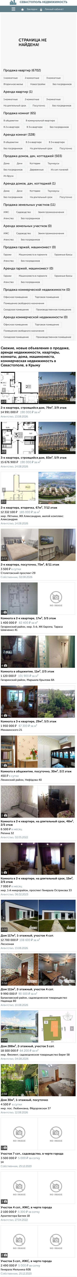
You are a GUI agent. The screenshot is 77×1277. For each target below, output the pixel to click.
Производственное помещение (53, 310)
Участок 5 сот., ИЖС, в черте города (26, 1261)
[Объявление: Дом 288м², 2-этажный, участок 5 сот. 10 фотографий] (19, 1042)
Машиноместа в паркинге (33, 255)
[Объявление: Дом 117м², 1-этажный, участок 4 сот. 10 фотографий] (19, 931)
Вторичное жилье (13, 84)
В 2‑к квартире (11, 127)
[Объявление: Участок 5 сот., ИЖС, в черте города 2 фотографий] (38, 1257)
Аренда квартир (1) (17, 92)
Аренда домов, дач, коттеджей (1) (29, 183)
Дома (6, 163)
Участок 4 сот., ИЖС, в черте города (26, 1207)
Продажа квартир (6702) (22, 70)
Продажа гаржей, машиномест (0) (29, 247)
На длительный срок (15, 106)
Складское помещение (16, 310)
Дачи (19, 163)
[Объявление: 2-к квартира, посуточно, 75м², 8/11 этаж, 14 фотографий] (19, 560)
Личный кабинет (54, 9)
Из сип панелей (59, 170)
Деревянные (37, 170)
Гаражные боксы (63, 255)
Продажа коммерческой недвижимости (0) (36, 289)
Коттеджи (35, 163)
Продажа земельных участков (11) (29, 204)
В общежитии (11, 121)
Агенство (9, 218)
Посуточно (39, 106)
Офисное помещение (16, 297)
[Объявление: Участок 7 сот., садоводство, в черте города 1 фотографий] (38, 1150)
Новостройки (37, 84)
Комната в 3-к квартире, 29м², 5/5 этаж (28, 721)
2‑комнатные (32, 78)
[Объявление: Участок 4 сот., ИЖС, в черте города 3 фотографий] (38, 1203)
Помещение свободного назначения (24, 303)
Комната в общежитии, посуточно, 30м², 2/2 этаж (36, 771)
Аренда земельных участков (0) (27, 226)
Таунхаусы (53, 163)
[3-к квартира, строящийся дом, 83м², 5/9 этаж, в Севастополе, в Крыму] (19, 454)
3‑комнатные (53, 78)
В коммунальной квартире (40, 121)
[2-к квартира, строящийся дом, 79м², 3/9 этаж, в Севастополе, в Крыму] (19, 404)
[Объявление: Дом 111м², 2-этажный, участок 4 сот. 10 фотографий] (19, 985)
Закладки (32, 9)
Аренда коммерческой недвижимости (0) (35, 317)
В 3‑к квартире (34, 127)
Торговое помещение (47, 297)
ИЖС (6, 212)
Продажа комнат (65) (19, 113)
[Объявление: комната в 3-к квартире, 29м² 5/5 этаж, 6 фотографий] (38, 717)
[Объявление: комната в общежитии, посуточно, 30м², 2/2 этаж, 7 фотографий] (38, 767)
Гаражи (7, 255)
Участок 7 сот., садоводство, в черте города (32, 1153)
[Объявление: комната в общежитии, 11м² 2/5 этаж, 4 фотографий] (38, 667)
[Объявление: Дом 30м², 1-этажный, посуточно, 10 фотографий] (19, 1096)
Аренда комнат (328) (19, 134)
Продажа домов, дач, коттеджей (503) (32, 156)
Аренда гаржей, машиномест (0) (28, 268)
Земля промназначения (51, 212)
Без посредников (62, 84)
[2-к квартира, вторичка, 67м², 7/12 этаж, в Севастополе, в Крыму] (19, 504)
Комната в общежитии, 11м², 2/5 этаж (27, 671)
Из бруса (8, 176)
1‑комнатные (11, 78)
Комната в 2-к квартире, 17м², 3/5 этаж (28, 618)
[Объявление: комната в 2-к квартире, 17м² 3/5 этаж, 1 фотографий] (38, 614)
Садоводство (23, 212)
